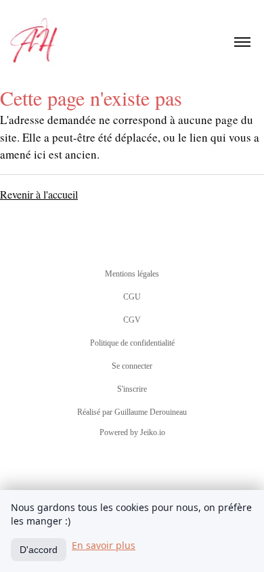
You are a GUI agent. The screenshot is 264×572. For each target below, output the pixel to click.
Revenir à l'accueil (39, 194)
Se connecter (132, 366)
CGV (132, 320)
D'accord (39, 549)
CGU (132, 297)
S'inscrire (132, 389)
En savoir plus (103, 545)
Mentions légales (132, 274)
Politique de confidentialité (132, 343)
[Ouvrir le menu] (242, 42)
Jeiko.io (152, 432)
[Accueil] (35, 42)
